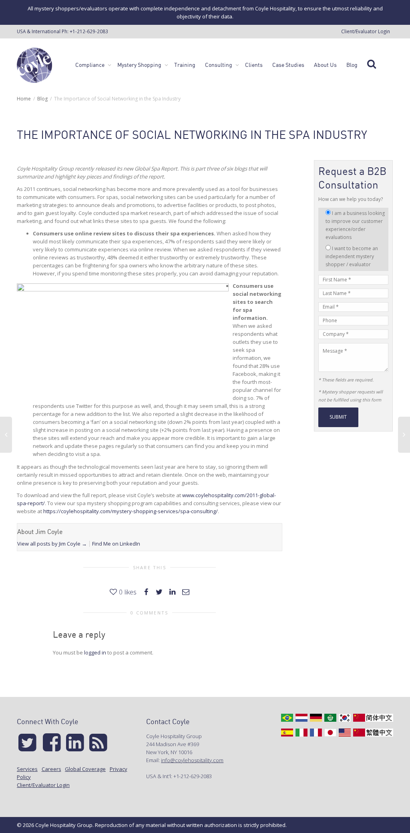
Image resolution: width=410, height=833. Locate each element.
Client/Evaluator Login (365, 31)
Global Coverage (85, 769)
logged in (95, 652)
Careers (51, 769)
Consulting (219, 64)
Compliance (90, 64)
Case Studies (288, 64)
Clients (254, 64)
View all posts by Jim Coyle (52, 543)
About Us (325, 64)
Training (184, 64)
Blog (352, 64)
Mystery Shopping (140, 64)
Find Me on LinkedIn (116, 543)
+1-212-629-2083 (89, 31)
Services (27, 769)
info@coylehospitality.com (192, 760)
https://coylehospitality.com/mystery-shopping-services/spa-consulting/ (130, 511)
